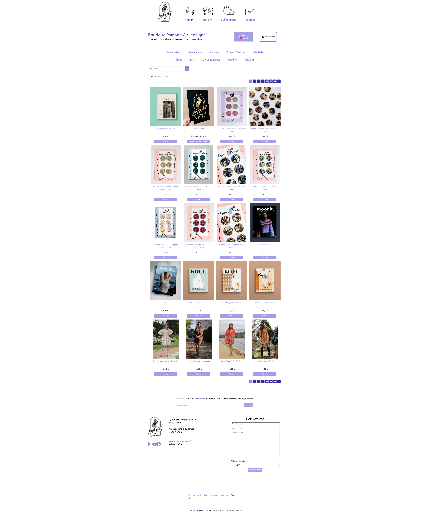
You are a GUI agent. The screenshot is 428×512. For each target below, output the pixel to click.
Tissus (178, 59)
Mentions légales (195, 495)
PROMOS (249, 59)
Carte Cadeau (194, 52)
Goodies (232, 59)
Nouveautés (172, 52)
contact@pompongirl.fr (180, 441)
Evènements (228, 20)
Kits (192, 59)
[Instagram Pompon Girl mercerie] (150, 444)
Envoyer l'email (255, 470)
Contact (250, 20)
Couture (214, 52)
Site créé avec (192, 510)
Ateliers (207, 20)
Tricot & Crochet (236, 52)
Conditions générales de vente (216, 495)
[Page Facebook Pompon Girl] (159, 444)
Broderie (258, 52)
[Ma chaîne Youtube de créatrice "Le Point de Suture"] (154, 444)
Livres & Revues (211, 59)
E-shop (189, 20)
